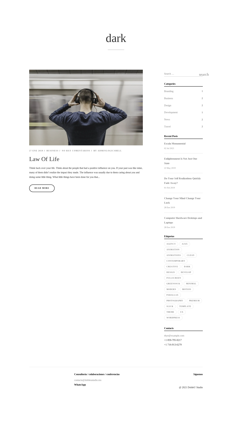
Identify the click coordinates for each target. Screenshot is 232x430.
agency (171, 244)
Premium (194, 301)
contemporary (176, 261)
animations (174, 255)
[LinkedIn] (195, 380)
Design (167, 105)
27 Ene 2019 (36, 151)
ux (181, 312)
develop (186, 272)
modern (171, 289)
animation (173, 250)
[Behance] (200, 380)
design (171, 272)
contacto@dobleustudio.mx (87, 380)
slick (170, 306)
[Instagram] (189, 380)
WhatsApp (80, 384)
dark (187, 267)
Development (171, 112)
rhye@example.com (174, 335)
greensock (173, 284)
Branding (168, 91)
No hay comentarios (76, 151)
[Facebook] (184, 380)
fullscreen (174, 278)
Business (53, 151)
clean (190, 255)
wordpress (173, 318)
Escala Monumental (174, 143)
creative (172, 267)
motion (186, 289)
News (167, 119)
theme (170, 312)
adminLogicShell (110, 151)
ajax (185, 244)
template (185, 306)
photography (175, 301)
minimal (191, 284)
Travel (167, 126)
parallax (172, 295)
